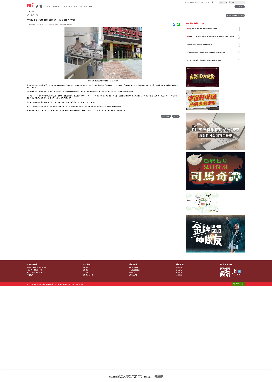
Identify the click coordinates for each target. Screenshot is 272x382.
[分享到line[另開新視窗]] (178, 24)
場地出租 (179, 270)
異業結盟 (179, 275)
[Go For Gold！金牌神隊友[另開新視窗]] (215, 235)
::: (183, 2)
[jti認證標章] (237, 272)
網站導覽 (193, 2)
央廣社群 (132, 272)
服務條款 (71, 284)
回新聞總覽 (165, 116)
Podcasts (207, 2)
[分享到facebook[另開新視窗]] (174, 24)
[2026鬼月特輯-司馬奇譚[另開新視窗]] (215, 172)
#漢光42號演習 (57, 6)
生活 (80, 6)
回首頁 (187, 2)
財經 (70, 6)
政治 (85, 6)
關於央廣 (87, 264)
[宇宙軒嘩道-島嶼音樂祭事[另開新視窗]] (202, 101)
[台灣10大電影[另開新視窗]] (202, 78)
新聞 (33, 11)
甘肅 (35, 15)
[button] (13, 6)
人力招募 (86, 272)
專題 (90, 6)
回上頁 (176, 116)
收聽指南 (133, 264)
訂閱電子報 (133, 275)
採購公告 (86, 270)
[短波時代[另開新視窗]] (202, 203)
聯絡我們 (30, 275)
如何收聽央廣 (133, 267)
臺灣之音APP (226, 264)
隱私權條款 (79, 284)
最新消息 (86, 267)
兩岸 (65, 6)
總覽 (48, 6)
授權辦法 (179, 272)
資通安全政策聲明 (61, 284)
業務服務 (180, 264)
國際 (75, 6)
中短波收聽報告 (134, 270)
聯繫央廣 (33, 264)
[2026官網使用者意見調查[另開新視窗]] (215, 132)
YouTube (200, 2)
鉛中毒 (30, 15)
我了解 (159, 376)
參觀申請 (179, 267)
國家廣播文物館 (88, 275)
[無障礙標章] (238, 284)
